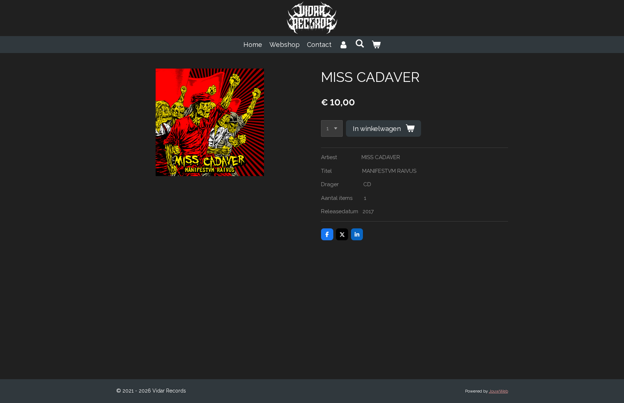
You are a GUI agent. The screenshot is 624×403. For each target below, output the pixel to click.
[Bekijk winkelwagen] (376, 44)
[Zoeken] (359, 43)
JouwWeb (498, 391)
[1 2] (332, 128)
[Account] (343, 44)
